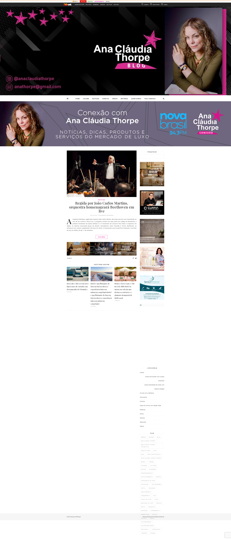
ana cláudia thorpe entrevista (148, 446)
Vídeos (114, 98)
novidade (144, 510)
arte (155, 450)
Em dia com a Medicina (147, 393)
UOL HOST (88, 4)
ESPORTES (90, 1)
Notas (142, 414)
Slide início (143, 422)
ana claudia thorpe (148, 441)
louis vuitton (146, 499)
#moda (143, 437)
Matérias (124, 98)
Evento (158, 476)
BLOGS (107, 1)
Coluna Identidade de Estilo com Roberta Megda (154, 387)
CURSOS (102, 4)
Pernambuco (155, 510)
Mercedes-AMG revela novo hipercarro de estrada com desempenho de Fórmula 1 (77, 287)
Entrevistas (143, 397)
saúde (152, 518)
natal (143, 507)
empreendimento (147, 473)
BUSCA (146, 4)
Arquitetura (145, 450)
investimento (146, 492)
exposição (144, 484)
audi (142, 454)
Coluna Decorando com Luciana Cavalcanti (154, 379)
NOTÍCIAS (83, 1)
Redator (69, 258)
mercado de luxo (147, 503)
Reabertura (145, 514)
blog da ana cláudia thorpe (151, 458)
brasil (143, 462)
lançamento (145, 495)
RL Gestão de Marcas (158, 517)
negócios (152, 507)
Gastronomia (156, 484)
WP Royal (77, 517)
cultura (153, 465)
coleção (144, 465)
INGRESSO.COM (79, 4)
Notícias (95, 98)
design (143, 469)
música (159, 503)
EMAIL (166, 4)
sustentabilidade (147, 525)
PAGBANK (96, 4)
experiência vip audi (148, 480)
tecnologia (156, 529)
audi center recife (154, 454)
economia (152, 469)
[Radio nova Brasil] (115, 146)
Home (77, 98)
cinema (151, 462)
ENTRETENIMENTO (99, 1)
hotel (143, 488)
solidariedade (146, 521)
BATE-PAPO (156, 4)
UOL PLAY (109, 4)
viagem (152, 533)
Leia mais (101, 237)
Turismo (144, 533)
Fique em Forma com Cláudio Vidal (150, 405)
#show (151, 437)
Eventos (105, 98)
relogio (144, 518)
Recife (155, 514)
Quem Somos (136, 98)
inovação (152, 488)
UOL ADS (116, 4)
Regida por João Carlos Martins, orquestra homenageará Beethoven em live (101, 207)
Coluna (86, 98)
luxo (156, 499)
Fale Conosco (150, 98)
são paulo (144, 529)
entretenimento (147, 476)
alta (158, 437)
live (154, 495)
